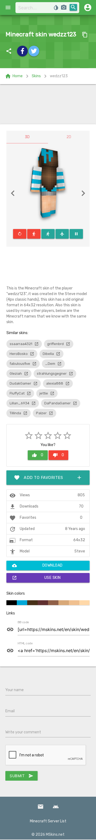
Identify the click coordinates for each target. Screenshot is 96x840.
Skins (36, 76)
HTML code (25, 643)
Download (37, 565)
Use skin (36, 577)
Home (14, 76)
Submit (21, 775)
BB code (23, 622)
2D (68, 137)
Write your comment (23, 732)
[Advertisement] (48, 104)
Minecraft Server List (48, 821)
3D (27, 137)
